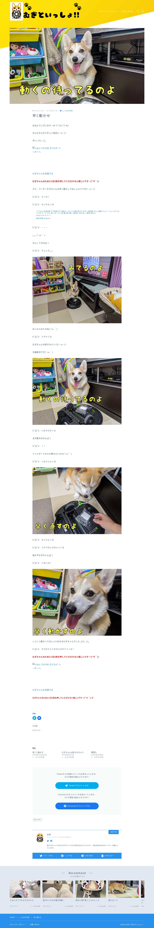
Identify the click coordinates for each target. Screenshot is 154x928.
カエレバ (48, 215)
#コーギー (37, 820)
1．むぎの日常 (67, 111)
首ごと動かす (37, 752)
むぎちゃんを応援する (42, 174)
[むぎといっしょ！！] (46, 11)
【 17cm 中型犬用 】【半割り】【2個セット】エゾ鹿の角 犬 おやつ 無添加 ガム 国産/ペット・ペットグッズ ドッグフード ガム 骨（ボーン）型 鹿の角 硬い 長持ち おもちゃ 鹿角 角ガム (77, 212)
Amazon (47, 218)
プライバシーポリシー (108, 11)
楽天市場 (39, 218)
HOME (12, 917)
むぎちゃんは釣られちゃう (73, 752)
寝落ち (94, 752)
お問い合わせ (127, 11)
